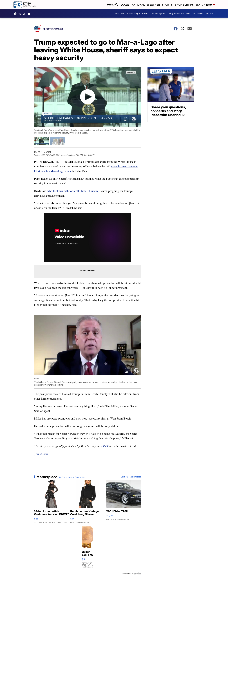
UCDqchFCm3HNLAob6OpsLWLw (30, 13)
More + (209, 13)
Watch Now (204, 4)
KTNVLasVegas (16, 13)
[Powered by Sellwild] (136, 573)
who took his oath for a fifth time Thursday (72, 191)
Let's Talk (119, 13)
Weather (153, 4)
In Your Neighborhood (137, 13)
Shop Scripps (184, 4)
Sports (167, 4)
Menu (111, 4)
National (138, 4)
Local (125, 4)
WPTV (105, 446)
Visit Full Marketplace (131, 477)
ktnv (20, 13)
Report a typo (42, 454)
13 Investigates (158, 13)
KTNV (25, 13)
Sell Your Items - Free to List (71, 477)
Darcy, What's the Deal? (179, 13)
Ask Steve (198, 13)
